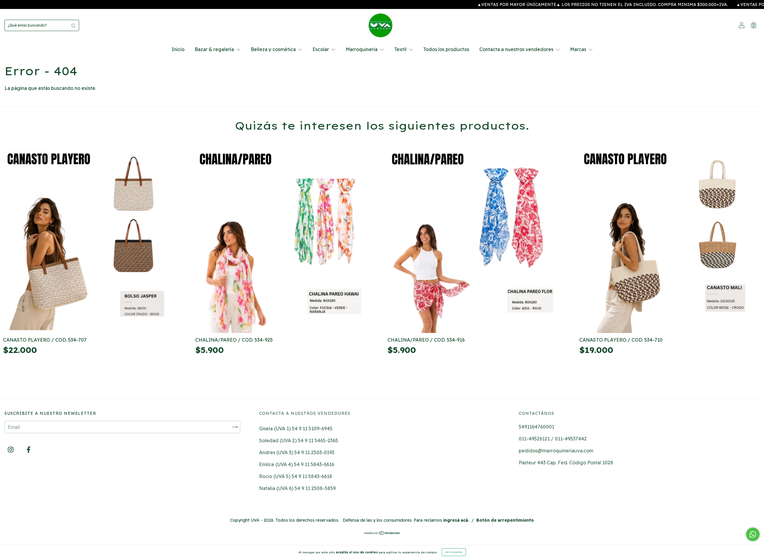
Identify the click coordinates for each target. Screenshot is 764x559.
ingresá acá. (456, 520)
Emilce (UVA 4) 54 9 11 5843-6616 (296, 464)
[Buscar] (73, 25)
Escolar (321, 49)
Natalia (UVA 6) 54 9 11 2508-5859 (297, 488)
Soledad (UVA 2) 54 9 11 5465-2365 (298, 440)
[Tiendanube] (382, 533)
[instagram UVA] (11, 450)
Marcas (578, 49)
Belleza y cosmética (274, 49)
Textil (401, 49)
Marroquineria (362, 49)
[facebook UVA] (28, 450)
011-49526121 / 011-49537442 (553, 439)
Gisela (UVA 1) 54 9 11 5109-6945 (295, 428)
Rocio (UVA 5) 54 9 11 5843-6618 (295, 476)
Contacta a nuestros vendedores (516, 49)
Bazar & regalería (215, 49)
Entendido (454, 552)
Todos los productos (446, 49)
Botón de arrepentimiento (505, 520)
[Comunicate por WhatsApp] (753, 534)
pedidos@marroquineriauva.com (556, 451)
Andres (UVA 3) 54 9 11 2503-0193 (296, 452)
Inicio (178, 49)
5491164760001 (536, 427)
